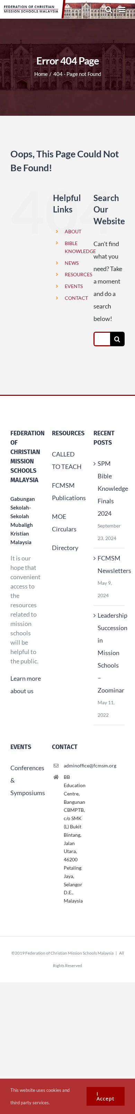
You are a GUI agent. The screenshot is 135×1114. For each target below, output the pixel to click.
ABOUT (73, 231)
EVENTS (74, 286)
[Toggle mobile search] (108, 9)
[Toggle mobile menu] (122, 9)
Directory (65, 547)
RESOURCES (78, 274)
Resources (68, 433)
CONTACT (76, 298)
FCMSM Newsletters (109, 564)
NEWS (72, 263)
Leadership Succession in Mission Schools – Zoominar (109, 652)
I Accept (106, 1096)
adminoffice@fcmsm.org (73, 765)
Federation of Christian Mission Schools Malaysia (69, 953)
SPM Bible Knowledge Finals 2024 (109, 488)
